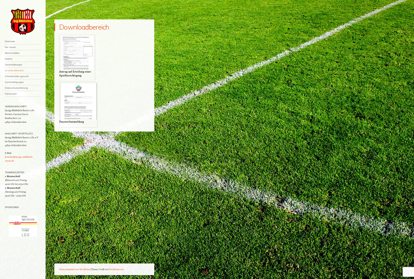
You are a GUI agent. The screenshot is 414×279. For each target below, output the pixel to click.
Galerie (8, 58)
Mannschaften (12, 53)
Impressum (11, 93)
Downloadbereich (14, 70)
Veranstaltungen (13, 64)
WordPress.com (116, 269)
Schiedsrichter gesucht (16, 76)
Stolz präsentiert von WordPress (74, 269)
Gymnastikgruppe (14, 82)
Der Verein (10, 47)
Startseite (10, 41)
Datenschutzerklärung (16, 87)
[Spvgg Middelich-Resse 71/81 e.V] (23, 21)
